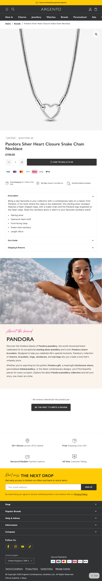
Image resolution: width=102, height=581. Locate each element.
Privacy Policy (80, 494)
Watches (51, 17)
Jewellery (36, 17)
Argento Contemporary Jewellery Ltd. (38, 574)
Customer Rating (74, 461)
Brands (64, 17)
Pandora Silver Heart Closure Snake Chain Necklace (47, 23)
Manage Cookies (62, 569)
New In (9, 17)
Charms (22, 17)
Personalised (80, 17)
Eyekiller (16, 578)
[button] (7, 9)
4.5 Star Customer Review (55, 2)
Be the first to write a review (51, 407)
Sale (94, 17)
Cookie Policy (47, 569)
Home (8, 23)
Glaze (24, 578)
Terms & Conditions (14, 569)
